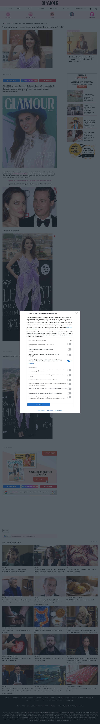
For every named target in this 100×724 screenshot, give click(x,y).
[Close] (77, 313)
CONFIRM (39, 404)
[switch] (69, 344)
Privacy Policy (58, 410)
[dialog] (50, 362)
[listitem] (50, 340)
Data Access (50, 410)
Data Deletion (41, 410)
